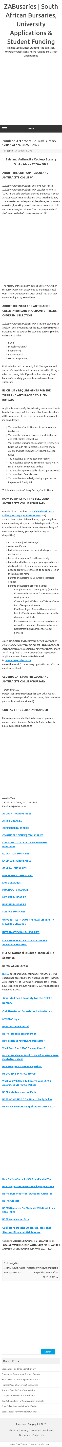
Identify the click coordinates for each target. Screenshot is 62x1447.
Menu (31, 128)
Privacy (25, 1430)
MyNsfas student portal (15, 1026)
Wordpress (46, 1444)
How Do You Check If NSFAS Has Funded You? (27, 1179)
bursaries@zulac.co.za (18, 660)
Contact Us (38, 1435)
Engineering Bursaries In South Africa (30, 1241)
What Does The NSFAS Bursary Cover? (23, 1048)
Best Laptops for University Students (19, 1411)
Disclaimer (24, 1435)
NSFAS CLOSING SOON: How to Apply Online (27, 1099)
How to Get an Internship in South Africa (21, 1379)
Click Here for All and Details (27, 1011)
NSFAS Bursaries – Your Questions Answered (27, 1193)
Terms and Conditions (42, 1430)
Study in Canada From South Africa (18, 1390)
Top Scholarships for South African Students (23, 1401)
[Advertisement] (31, 89)
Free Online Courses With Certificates (19, 1406)
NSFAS (5, 974)
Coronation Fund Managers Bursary (19, 1369)
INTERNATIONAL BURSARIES (21, 932)
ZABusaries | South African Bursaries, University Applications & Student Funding (31, 24)
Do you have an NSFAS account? (20, 1073)
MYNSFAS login (11, 1019)
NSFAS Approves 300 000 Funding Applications (28, 1186)
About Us (13, 1430)
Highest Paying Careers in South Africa (20, 1385)
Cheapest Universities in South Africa (19, 1395)
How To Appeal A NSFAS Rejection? (22, 1066)
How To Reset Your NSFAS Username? (23, 1041)
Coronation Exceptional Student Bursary (21, 1374)
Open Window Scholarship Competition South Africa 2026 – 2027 (44, 1272)
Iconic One (15, 1444)
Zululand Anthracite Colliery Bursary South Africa (26, 1245)
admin (10, 150)
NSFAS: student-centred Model (19, 1033)
